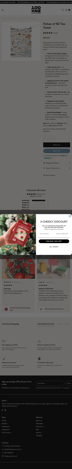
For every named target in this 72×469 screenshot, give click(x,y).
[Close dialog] (70, 216)
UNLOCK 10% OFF (54, 241)
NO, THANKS (54, 247)
